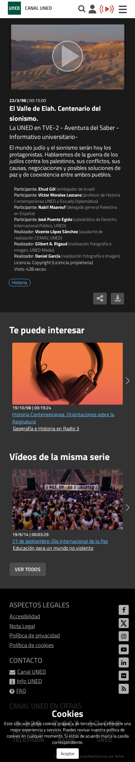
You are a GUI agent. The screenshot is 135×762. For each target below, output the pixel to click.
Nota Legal (22, 626)
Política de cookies (31, 645)
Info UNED (29, 681)
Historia (19, 282)
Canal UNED (31, 671)
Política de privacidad (34, 635)
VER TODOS (27, 569)
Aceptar (68, 753)
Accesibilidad (24, 616)
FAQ (21, 691)
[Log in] (92, 10)
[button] (127, 381)
